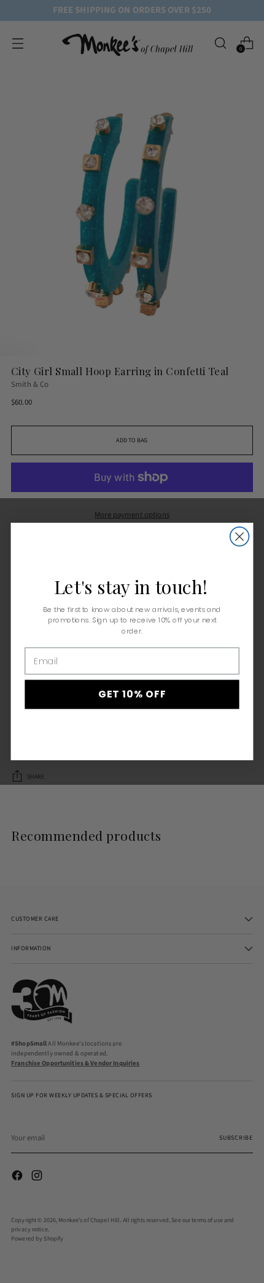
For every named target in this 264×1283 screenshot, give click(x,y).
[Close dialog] (239, 536)
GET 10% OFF (132, 694)
